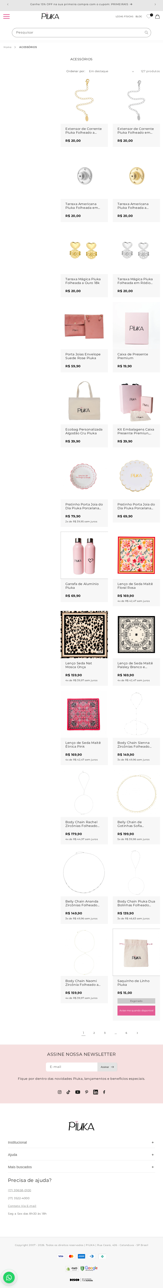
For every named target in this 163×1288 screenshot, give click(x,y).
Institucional (81, 1142)
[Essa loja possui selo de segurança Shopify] (72, 1269)
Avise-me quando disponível (136, 1010)
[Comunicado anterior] (7, 4)
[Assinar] (107, 1067)
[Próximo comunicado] (155, 4)
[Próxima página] (137, 1033)
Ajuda (81, 1155)
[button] (6, 16)
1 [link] (83, 1033)
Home (7, 47)
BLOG (139, 16)
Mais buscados (81, 1167)
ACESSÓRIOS (28, 47)
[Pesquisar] (146, 32)
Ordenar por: (75, 71)
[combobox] (81, 32)
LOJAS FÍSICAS (125, 16)
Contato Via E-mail (22, 1206)
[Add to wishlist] (101, 83)
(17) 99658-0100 (19, 1190)
